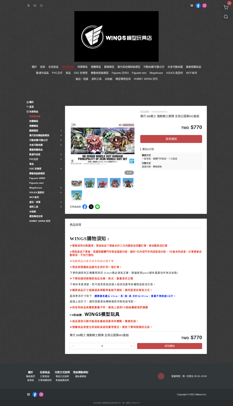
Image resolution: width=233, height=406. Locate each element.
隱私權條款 (80, 376)
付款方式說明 (62, 372)
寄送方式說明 (62, 376)
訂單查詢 (44, 376)
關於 (30, 372)
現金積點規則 (80, 372)
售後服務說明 (62, 380)
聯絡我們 (30, 376)
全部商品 (45, 372)
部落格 (30, 380)
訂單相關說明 (45, 380)
